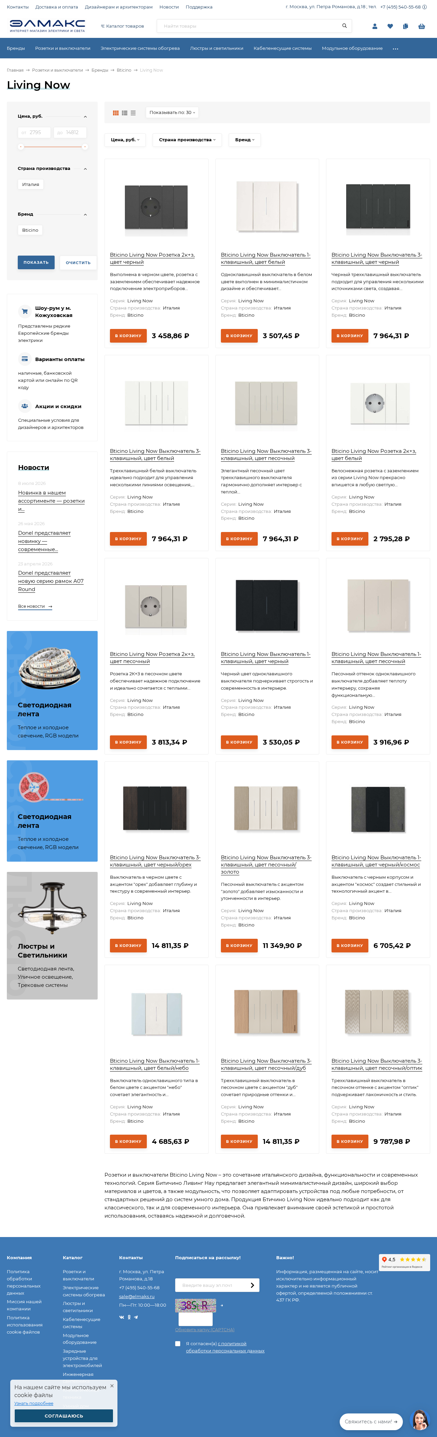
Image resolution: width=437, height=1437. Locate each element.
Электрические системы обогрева (84, 1291)
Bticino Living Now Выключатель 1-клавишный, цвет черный (266, 657)
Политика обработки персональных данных (24, 1282)
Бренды (99, 70)
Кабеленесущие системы (81, 1323)
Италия (30, 184)
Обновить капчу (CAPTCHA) (205, 1329)
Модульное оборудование (80, 1339)
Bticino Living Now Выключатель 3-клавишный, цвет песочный (266, 454)
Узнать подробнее (33, 1403)
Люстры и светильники (78, 1307)
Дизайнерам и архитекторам (119, 7)
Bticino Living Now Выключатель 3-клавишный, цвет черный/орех (155, 861)
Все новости (32, 606)
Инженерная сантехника (78, 1377)
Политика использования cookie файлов (25, 1325)
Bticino (124, 70)
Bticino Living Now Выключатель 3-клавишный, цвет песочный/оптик (377, 1064)
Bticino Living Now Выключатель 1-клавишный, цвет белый (266, 258)
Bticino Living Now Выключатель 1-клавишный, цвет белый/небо (155, 1064)
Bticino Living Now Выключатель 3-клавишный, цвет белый (155, 454)
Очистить (78, 262)
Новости (169, 7)
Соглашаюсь (64, 1416)
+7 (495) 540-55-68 (400, 7)
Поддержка (199, 7)
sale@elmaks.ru (137, 1296)
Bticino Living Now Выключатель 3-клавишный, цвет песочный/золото (266, 864)
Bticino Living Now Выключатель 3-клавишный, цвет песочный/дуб (266, 1064)
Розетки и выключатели (57, 70)
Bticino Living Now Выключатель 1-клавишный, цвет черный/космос (376, 861)
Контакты (18, 7)
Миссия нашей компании (24, 1305)
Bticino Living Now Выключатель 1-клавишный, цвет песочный (376, 657)
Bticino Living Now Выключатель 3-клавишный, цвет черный (377, 258)
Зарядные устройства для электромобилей (82, 1358)
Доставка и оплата (57, 7)
